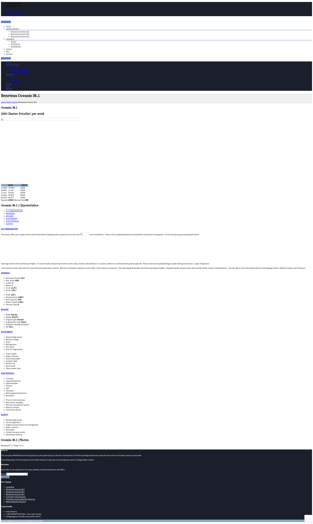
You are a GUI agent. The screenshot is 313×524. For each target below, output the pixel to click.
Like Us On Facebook (14, 12)
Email (3, 474)
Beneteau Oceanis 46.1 (20, 36)
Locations (10, 39)
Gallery (9, 49)
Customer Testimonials (16, 496)
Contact (9, 54)
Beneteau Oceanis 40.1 (20, 34)
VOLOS (13, 41)
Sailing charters (12, 28)
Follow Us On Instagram (16, 15)
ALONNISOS (16, 46)
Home (8, 26)
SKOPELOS (15, 44)
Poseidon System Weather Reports (20, 499)
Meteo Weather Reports (16, 501)
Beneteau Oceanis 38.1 (20, 31)
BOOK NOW (6, 22)
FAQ (7, 51)
